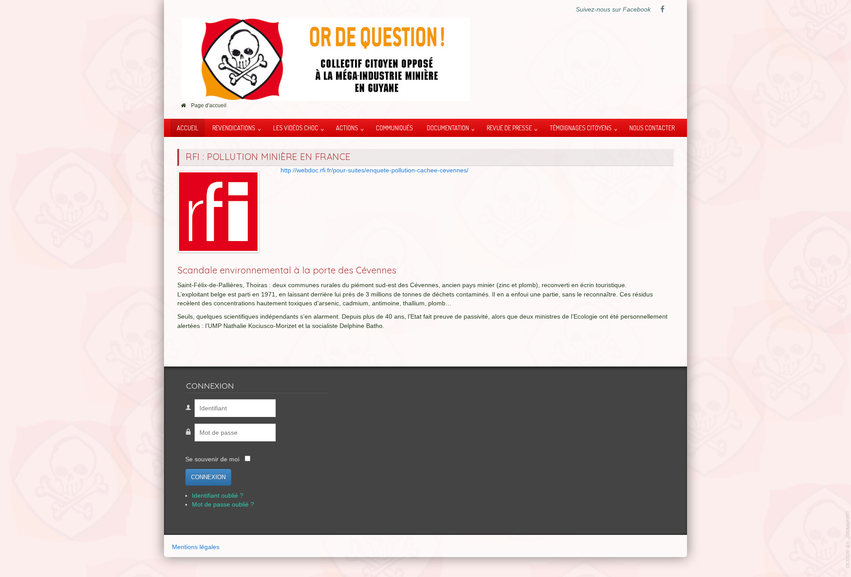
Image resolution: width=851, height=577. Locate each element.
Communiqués (394, 128)
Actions (347, 128)
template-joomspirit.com (848, 539)
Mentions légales (195, 547)
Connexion (208, 477)
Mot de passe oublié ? (223, 504)
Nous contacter (652, 128)
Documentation (448, 128)
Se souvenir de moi (212, 459)
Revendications (233, 128)
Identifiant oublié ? (217, 495)
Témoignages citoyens (581, 128)
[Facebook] (662, 9)
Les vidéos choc (295, 128)
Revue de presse (509, 128)
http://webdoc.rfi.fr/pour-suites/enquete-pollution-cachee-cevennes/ (374, 170)
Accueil (188, 128)
